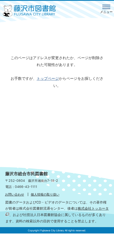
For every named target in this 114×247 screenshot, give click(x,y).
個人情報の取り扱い (45, 194)
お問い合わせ (14, 194)
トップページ (48, 78)
